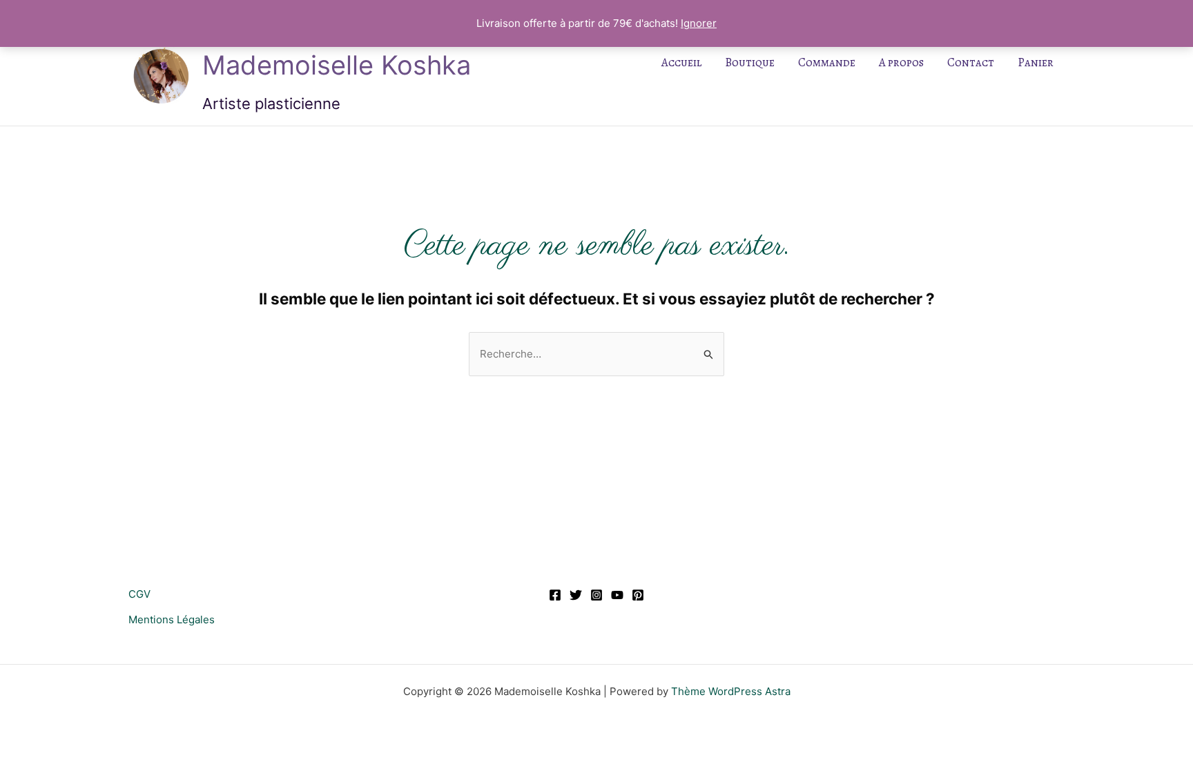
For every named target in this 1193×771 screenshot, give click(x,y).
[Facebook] (555, 595)
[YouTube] (617, 595)
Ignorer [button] (699, 23)
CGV (139, 594)
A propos (901, 62)
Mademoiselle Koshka (336, 65)
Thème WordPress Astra (731, 691)
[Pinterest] (638, 595)
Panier (1036, 62)
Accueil (681, 62)
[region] (179, 670)
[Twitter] (576, 595)
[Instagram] (596, 595)
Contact (970, 62)
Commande (826, 62)
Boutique (750, 62)
